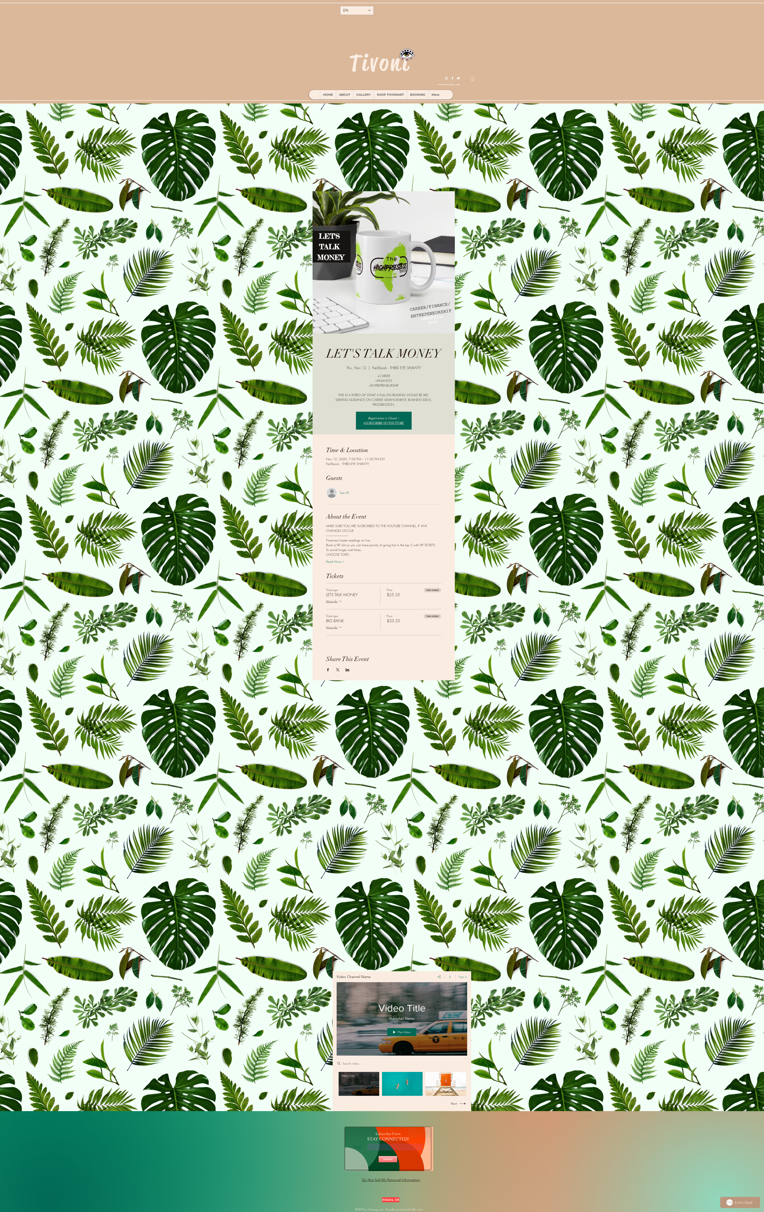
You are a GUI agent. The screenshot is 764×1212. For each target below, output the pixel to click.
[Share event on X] (338, 669)
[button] (473, 78)
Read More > (335, 561)
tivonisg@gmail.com (449, 85)
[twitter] (458, 78)
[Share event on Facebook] (328, 669)
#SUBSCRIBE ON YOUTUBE (383, 423)
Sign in (463, 977)
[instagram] (446, 78)
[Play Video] (359, 1083)
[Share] (439, 976)
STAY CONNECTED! (388, 1139)
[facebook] (452, 78)
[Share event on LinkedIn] (347, 669)
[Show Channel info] (450, 976)
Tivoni (379, 62)
